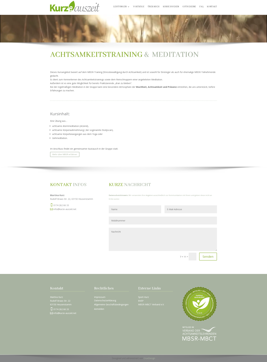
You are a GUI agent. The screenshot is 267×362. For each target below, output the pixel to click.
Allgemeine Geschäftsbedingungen (111, 304)
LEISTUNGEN (120, 7)
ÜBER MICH (153, 7)
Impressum (99, 297)
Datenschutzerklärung (105, 300)
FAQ (201, 7)
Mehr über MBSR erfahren (64, 154)
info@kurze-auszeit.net (64, 209)
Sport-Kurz (143, 297)
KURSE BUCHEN (171, 7)
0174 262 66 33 (61, 205)
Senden (208, 256)
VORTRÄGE (138, 7)
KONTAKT (212, 7)
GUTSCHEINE (189, 7)
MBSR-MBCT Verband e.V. (151, 304)
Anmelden (99, 309)
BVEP (141, 300)
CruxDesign (149, 358)
